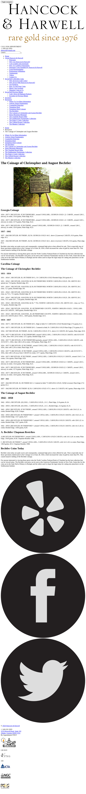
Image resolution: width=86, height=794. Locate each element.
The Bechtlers (13, 111)
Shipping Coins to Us (16, 90)
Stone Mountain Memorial (18, 115)
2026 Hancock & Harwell (11, 726)
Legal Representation (16, 69)
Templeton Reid (14, 107)
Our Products (13, 84)
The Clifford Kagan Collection (19, 122)
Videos (11, 75)
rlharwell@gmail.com (8, 50)
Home (7, 56)
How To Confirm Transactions (19, 65)
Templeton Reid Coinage (17, 109)
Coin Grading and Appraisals (19, 64)
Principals (12, 60)
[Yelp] (43, 552)
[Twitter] (43, 722)
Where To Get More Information (20, 101)
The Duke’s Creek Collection (19, 120)
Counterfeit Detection (16, 105)
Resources (8, 100)
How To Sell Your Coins (17, 86)
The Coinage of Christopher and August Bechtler (25, 113)
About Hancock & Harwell (14, 58)
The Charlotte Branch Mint (18, 117)
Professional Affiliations (17, 71)
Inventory (8, 98)
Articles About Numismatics (18, 103)
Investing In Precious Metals (18, 96)
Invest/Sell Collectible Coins (14, 79)
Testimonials (13, 73)
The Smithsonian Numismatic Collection (22, 118)
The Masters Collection (17, 124)
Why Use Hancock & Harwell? (19, 62)
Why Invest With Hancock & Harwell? (22, 83)
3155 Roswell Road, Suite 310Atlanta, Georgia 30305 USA (11, 732)
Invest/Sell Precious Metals (14, 92)
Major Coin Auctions (16, 88)
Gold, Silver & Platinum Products (20, 94)
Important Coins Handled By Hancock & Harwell (25, 67)
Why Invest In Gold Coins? (18, 81)
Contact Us (13, 77)
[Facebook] (43, 637)
